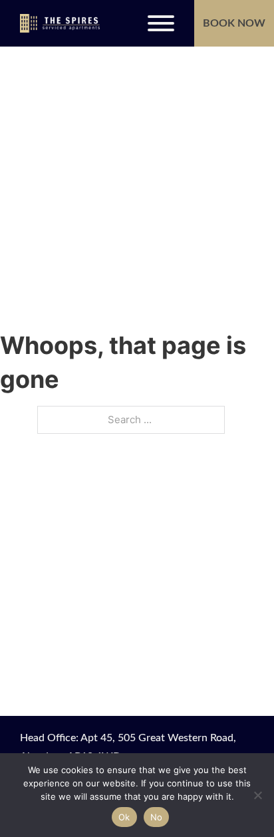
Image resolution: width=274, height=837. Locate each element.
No (156, 817)
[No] (257, 795)
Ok (124, 817)
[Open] (161, 23)
